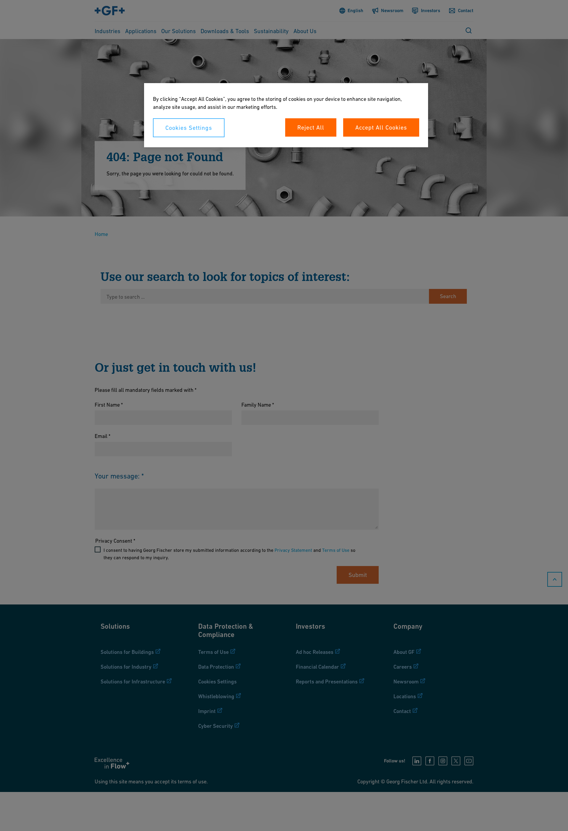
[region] (286, 115)
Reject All (310, 127)
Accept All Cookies (381, 127)
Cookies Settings (188, 128)
